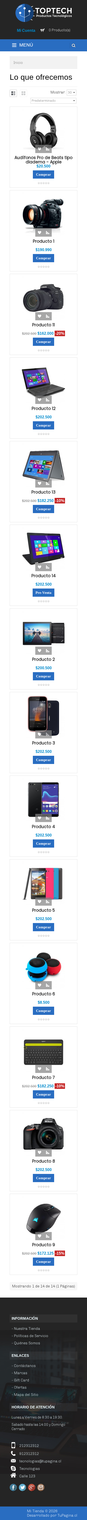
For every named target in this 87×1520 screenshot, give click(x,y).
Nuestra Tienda (27, 1328)
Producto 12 (44, 408)
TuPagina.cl (67, 1515)
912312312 (29, 1454)
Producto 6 (43, 994)
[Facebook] (13, 1487)
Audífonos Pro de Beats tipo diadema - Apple (43, 159)
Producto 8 (43, 1161)
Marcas (20, 1373)
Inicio (18, 62)
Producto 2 (43, 659)
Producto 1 (43, 241)
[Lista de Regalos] (39, 149)
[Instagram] (40, 1487)
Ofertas (20, 1387)
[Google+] (31, 1487)
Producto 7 (43, 1077)
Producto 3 (43, 743)
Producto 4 (43, 826)
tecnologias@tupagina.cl (40, 1461)
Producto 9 (43, 1245)
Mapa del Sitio (26, 1395)
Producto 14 (43, 576)
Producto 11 (43, 325)
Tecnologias (29, 1468)
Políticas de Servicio (31, 1336)
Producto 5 (43, 910)
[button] (43, 45)
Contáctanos (25, 1366)
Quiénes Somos (27, 1343)
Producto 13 (43, 492)
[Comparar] (48, 149)
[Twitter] (22, 1487)
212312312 (29, 1446)
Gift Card (21, 1380)
